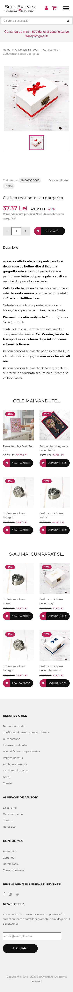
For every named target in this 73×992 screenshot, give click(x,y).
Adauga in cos (21, 463)
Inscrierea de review (15, 770)
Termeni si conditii (14, 726)
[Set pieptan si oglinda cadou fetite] (55, 425)
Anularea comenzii (15, 764)
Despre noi (10, 807)
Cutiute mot (50, 49)
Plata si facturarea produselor (21, 751)
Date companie (13, 814)
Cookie (7, 783)
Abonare (20, 948)
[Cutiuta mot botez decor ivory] (55, 578)
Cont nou (9, 857)
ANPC (6, 776)
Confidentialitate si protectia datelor (26, 732)
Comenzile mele (13, 870)
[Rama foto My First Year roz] (18, 425)
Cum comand (11, 738)
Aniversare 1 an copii (27, 49)
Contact (8, 820)
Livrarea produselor (15, 745)
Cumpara (52, 230)
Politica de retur (13, 757)
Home (7, 49)
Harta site (9, 826)
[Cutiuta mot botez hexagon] (18, 492)
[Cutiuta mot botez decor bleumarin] (55, 645)
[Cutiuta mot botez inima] (55, 492)
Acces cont (9, 851)
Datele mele (11, 863)
